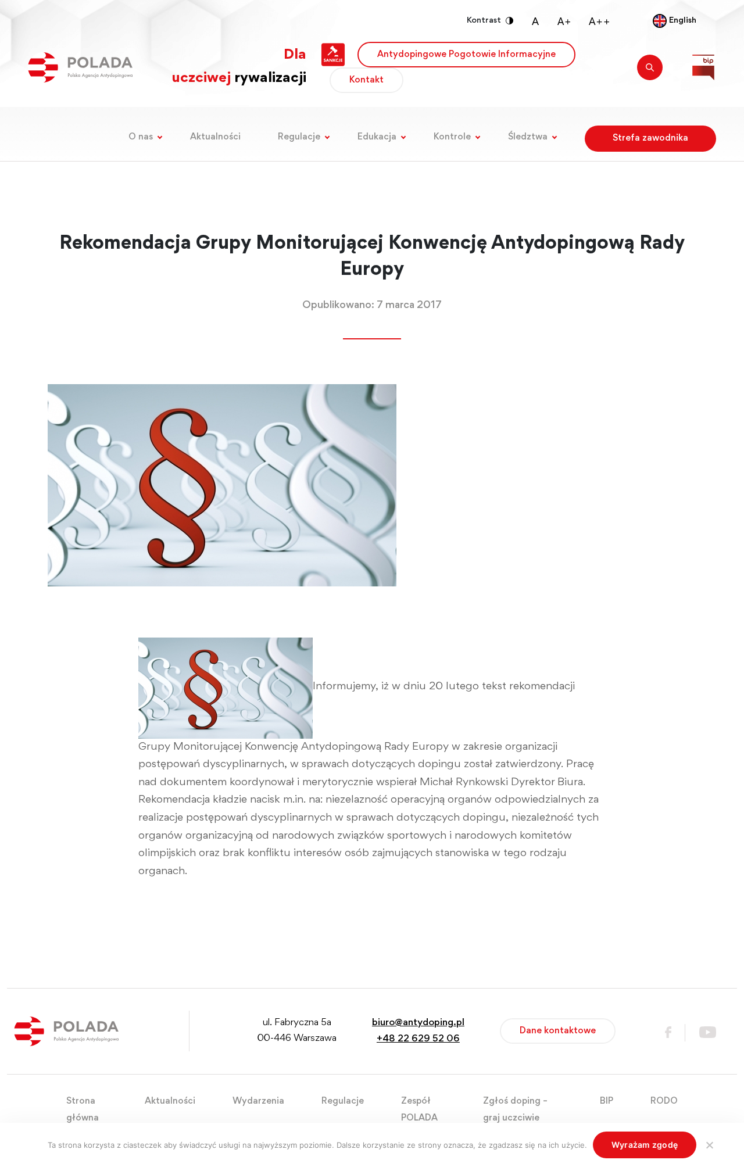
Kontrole (452, 137)
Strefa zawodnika (650, 138)
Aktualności (215, 137)
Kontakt (366, 80)
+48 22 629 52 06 (418, 1039)
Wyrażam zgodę (644, 1145)
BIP (606, 1101)
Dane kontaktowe (558, 1031)
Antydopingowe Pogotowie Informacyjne (466, 55)
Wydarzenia (258, 1101)
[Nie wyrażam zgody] (709, 1145)
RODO (664, 1101)
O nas (140, 137)
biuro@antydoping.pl (418, 1023)
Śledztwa (528, 137)
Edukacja (376, 137)
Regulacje (299, 137)
